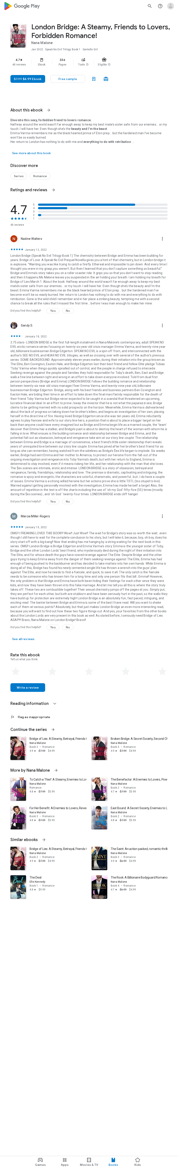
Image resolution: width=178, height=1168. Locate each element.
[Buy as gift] (106, 79)
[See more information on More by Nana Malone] (56, 770)
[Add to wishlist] (94, 79)
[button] (87, 64)
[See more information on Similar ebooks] (44, 840)
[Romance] (40, 176)
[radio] (15, 671)
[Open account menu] (170, 6)
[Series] (18, 176)
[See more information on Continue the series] (53, 729)
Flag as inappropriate (30, 717)
